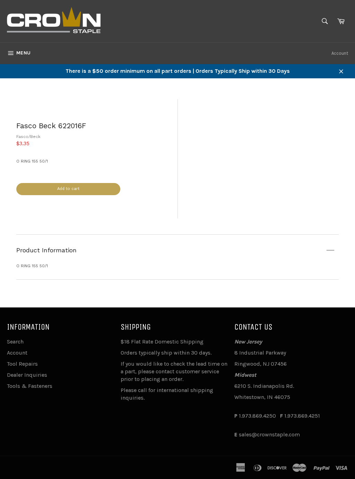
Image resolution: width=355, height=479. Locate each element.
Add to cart (68, 188)
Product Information (46, 250)
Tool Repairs (22, 363)
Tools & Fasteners (29, 386)
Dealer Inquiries (27, 375)
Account (339, 53)
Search (15, 341)
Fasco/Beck (28, 136)
